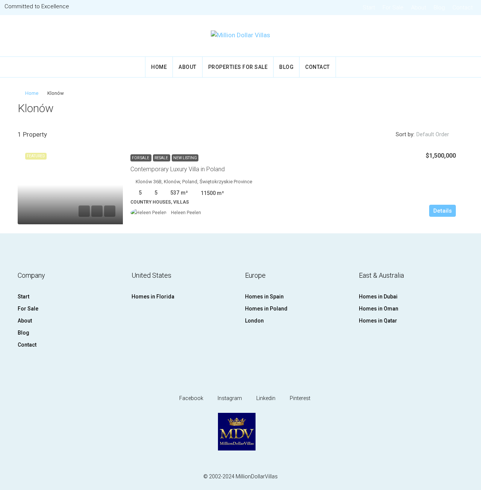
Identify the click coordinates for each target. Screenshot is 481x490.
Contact (462, 7)
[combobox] (439, 134)
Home (159, 67)
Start (369, 7)
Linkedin (265, 398)
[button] (450, 106)
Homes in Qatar (378, 321)
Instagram (229, 398)
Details (442, 210)
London (254, 321)
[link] (70, 184)
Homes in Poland (266, 309)
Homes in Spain (264, 297)
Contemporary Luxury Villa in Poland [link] (177, 169)
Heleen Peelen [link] (186, 212)
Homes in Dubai (378, 297)
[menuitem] (465, 36)
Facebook (190, 398)
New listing (185, 158)
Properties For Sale (238, 67)
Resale (161, 158)
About (418, 7)
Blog (439, 7)
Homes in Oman (378, 309)
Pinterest (299, 398)
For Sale (393, 7)
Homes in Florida (153, 297)
